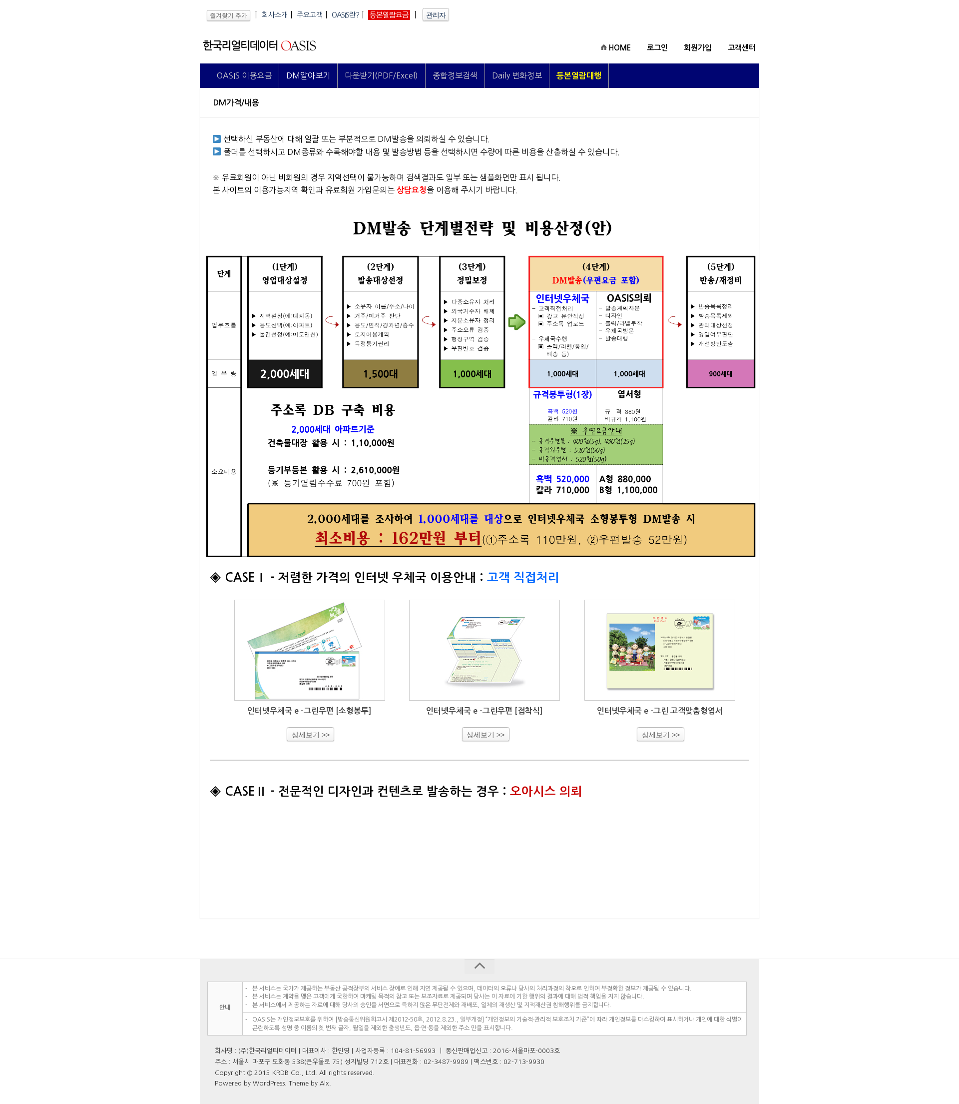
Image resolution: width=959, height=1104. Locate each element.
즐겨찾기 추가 (228, 15)
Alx (324, 1083)
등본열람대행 (578, 75)
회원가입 (698, 47)
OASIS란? (345, 14)
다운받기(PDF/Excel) (381, 75)
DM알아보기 (308, 75)
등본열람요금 (389, 14)
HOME (619, 47)
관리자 (436, 15)
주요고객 (310, 14)
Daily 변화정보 (517, 75)
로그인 (657, 47)
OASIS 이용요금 (244, 75)
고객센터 (742, 47)
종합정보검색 (455, 75)
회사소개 (275, 14)
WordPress (269, 1083)
